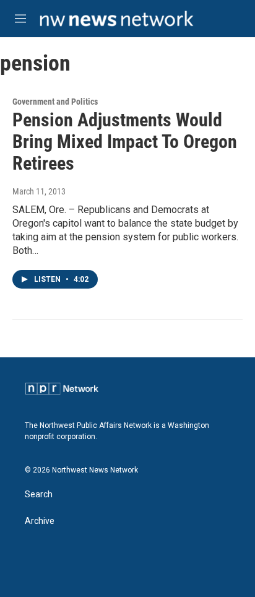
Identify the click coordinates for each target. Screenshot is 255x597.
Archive (39, 521)
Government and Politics (55, 102)
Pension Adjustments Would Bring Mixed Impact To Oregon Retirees (124, 141)
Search (39, 494)
